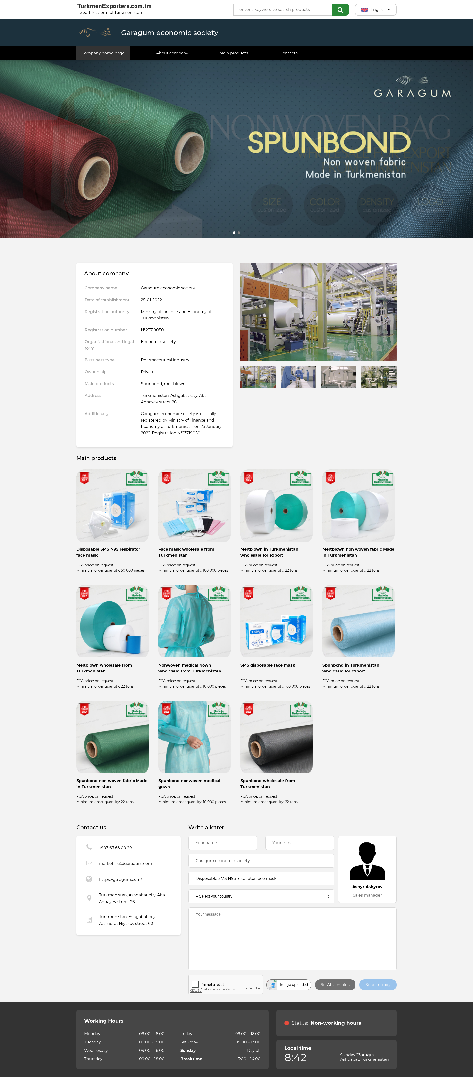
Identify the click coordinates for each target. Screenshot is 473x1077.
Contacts (289, 53)
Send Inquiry (378, 984)
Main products (234, 53)
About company (172, 53)
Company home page (103, 53)
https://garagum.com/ (120, 879)
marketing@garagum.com (125, 863)
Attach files (338, 984)
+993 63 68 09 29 (115, 848)
